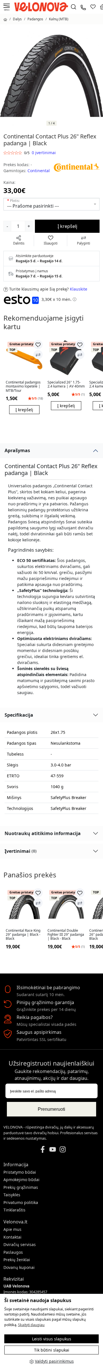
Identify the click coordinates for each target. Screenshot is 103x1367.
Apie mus (12, 1229)
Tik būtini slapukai (51, 1350)
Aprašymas (17, 450)
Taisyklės (11, 1194)
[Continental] (77, 167)
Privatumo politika (20, 1202)
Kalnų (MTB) (58, 19)
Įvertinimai (21, 851)
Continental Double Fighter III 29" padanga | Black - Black (65, 935)
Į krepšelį (67, 226)
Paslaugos (13, 1252)
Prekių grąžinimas (20, 1187)
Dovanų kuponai (19, 1267)
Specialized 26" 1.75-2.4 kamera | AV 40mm (66, 384)
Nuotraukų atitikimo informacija (43, 833)
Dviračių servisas (19, 1244)
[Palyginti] (38, 354)
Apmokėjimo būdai (21, 1179)
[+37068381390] (83, 7)
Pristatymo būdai (19, 1172)
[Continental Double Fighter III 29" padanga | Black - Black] (66, 906)
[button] (74, 299)
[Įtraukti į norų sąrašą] (38, 344)
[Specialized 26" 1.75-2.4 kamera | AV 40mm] (66, 358)
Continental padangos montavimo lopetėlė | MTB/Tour (23, 386)
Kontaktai (12, 1237)
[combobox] (51, 204)
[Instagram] (62, 1148)
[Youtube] (52, 1148)
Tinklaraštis (14, 1210)
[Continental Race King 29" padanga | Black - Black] (24, 906)
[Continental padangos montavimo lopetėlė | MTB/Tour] (24, 358)
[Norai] (93, 6)
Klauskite (78, 289)
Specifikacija (19, 715)
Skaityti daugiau (31, 1324)
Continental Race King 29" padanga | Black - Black (23, 935)
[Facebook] (42, 1148)
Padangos (35, 19)
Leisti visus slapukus (51, 1339)
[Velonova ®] (42, 6)
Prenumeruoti (51, 1109)
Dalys (17, 19)
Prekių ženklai (16, 1259)
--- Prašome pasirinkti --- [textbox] (33, 206)
